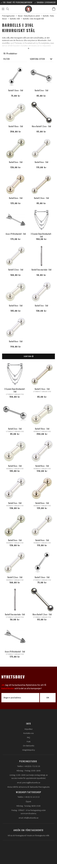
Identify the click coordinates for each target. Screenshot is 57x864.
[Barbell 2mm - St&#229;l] (15, 414)
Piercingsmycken (8, 16)
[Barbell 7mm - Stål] (41, 291)
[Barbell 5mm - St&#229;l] (15, 525)
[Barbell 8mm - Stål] (15, 327)
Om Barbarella (28, 745)
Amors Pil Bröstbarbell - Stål (16, 233)
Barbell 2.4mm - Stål (41, 198)
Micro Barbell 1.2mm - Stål (41, 126)
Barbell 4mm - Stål (41, 162)
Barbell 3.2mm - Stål (15, 269)
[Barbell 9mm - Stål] (15, 291)
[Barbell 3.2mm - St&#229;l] (15, 562)
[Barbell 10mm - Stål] (15, 112)
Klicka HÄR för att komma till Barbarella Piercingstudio (28, 787)
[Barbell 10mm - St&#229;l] (42, 414)
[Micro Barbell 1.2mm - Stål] (41, 112)
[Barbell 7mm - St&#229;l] (15, 488)
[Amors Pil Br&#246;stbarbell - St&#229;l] (15, 636)
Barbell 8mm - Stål (15, 341)
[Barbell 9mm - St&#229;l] (15, 451)
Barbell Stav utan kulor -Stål (41, 269)
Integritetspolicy (28, 750)
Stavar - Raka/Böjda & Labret (29, 16)
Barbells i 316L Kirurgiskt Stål (33, 19)
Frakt (28, 741)
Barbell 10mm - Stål (16, 126)
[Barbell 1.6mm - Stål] (15, 76)
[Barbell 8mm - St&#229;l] (42, 451)
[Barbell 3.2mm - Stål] (15, 256)
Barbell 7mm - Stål (41, 305)
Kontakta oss (28, 733)
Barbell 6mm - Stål (15, 198)
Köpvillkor (29, 729)
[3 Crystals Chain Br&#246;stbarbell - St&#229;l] (15, 374)
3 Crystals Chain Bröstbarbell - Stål (41, 235)
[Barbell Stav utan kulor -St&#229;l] (15, 599)
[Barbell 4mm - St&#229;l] (42, 525)
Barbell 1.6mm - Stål (15, 90)
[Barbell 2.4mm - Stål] (41, 184)
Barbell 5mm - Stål (15, 162)
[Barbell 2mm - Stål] (41, 76)
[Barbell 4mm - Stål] (41, 148)
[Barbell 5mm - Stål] (15, 148)
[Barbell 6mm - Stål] (15, 184)
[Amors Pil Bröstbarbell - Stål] (15, 220)
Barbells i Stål (15, 19)
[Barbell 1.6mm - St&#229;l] (42, 562)
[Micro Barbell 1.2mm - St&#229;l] (42, 599)
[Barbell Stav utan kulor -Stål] (41, 256)
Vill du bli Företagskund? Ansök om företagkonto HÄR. (28, 835)
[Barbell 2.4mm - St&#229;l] (42, 374)
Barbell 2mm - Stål (41, 90)
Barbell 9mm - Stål (15, 305)
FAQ (28, 737)
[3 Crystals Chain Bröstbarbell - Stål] (41, 220)
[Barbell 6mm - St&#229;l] (42, 488)
